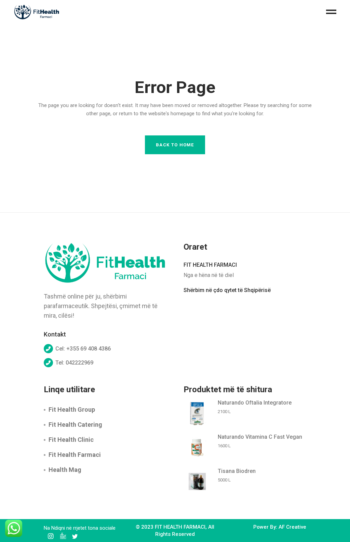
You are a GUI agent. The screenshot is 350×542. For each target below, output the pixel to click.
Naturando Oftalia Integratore (255, 402)
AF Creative (292, 527)
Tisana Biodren (237, 471)
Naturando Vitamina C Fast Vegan (260, 437)
